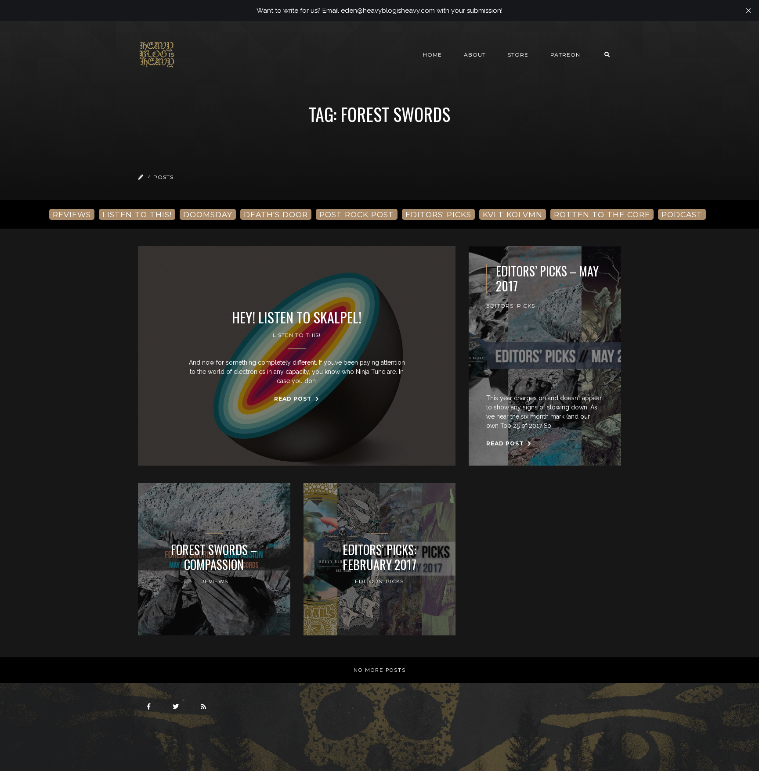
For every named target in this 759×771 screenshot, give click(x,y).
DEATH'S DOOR (276, 214)
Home (432, 54)
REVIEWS (72, 214)
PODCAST (681, 214)
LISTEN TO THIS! (137, 214)
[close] (748, 11)
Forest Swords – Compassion (214, 557)
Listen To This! (297, 335)
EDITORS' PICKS (438, 214)
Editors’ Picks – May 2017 (547, 278)
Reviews (214, 581)
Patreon (565, 54)
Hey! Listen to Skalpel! (296, 317)
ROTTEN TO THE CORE (602, 214)
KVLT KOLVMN (512, 214)
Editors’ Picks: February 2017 (379, 557)
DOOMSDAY (207, 214)
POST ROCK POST (356, 214)
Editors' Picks (510, 305)
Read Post (293, 398)
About (475, 54)
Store (518, 54)
